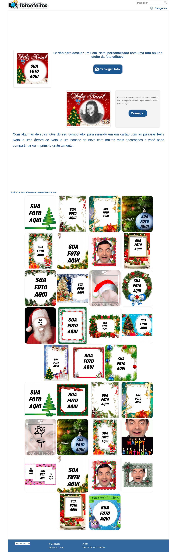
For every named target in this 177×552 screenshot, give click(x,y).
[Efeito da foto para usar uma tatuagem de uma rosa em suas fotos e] (40, 455)
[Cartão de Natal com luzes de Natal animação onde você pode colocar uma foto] (105, 269)
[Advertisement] (88, 31)
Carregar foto (109, 69)
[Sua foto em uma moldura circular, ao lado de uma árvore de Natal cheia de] (137, 343)
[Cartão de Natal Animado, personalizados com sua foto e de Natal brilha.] (137, 492)
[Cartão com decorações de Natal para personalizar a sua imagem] (72, 231)
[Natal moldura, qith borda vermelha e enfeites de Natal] (89, 380)
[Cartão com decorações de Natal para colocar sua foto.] (137, 418)
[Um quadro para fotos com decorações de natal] (105, 343)
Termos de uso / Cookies (94, 547)
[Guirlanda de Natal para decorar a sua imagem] (121, 380)
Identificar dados (56, 547)
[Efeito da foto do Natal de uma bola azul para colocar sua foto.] (72, 455)
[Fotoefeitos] (29, 4)
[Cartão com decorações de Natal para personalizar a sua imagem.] (105, 418)
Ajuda (85, 544)
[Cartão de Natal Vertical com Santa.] (105, 455)
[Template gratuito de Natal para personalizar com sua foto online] (56, 380)
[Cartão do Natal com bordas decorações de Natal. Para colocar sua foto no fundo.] (72, 492)
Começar (138, 113)
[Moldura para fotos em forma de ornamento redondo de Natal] (137, 306)
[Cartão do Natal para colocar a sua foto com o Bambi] (72, 306)
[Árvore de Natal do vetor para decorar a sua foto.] (40, 418)
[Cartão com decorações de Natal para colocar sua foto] (105, 231)
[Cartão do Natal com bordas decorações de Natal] (72, 269)
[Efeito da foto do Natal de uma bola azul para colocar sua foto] (137, 231)
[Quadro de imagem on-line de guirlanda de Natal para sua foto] (40, 306)
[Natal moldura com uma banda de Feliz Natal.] (72, 418)
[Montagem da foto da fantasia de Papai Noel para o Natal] (40, 343)
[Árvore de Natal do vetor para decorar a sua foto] (40, 231)
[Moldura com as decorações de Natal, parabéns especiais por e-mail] (72, 343)
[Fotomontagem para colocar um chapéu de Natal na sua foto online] (105, 306)
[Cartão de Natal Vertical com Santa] (40, 269)
